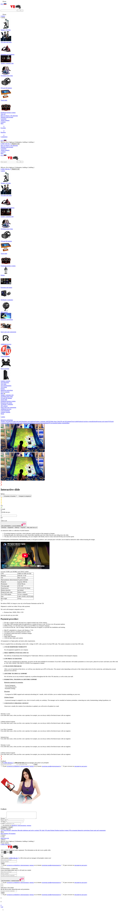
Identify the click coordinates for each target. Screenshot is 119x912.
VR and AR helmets (6, 398)
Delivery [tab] (17, 527)
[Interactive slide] (23, 451)
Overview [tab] (3, 527)
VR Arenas (4, 387)
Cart (2, 907)
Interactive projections (7, 390)
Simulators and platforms (28, 421)
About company (5, 120)
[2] (59, 499)
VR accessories (53, 423)
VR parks (47, 830)
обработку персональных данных (21, 825)
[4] (59, 502)
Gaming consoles (5, 412)
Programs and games (6, 403)
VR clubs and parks (16, 421)
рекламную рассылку (80, 766)
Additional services (6, 409)
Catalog (3, 16)
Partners (6, 833)
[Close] (2, 855)
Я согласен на (17, 825)
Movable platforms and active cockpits (28, 830)
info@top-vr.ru (5, 838)
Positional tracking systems (8, 401)
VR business (12, 833)
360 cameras (4, 406)
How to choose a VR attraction (9, 115)
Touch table (4, 399)
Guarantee (3, 119)
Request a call (15, 144)
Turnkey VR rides (6, 421)
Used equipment (5, 410)
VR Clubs (3, 384)
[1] (59, 498)
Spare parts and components (8, 407)
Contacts (3, 122)
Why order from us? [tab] (32, 527)
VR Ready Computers (7, 404)
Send (35, 764)
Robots (3, 388)
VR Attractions (5, 382)
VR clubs (42, 830)
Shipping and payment (7, 117)
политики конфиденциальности (51, 766)
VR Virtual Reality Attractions (9, 830)
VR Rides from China (7, 396)
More (2, 393)
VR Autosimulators (6, 385)
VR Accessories (5, 392)
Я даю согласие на (75, 766)
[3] (59, 501)
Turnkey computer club (7, 395)
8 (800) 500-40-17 (6, 144)
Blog (2, 123)
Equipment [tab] (10, 527)
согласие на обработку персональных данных (20, 766)
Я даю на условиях (32, 766)
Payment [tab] (23, 527)
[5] (59, 504)
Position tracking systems (62, 830)
